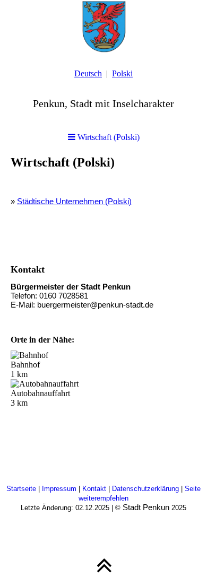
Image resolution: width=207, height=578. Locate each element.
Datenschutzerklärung (146, 489)
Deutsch (88, 73)
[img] (103, 26)
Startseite (22, 489)
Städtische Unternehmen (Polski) (74, 201)
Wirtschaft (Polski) (107, 137)
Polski (122, 73)
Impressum (60, 489)
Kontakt (95, 489)
